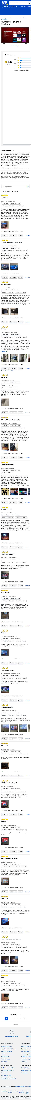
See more (4, 351)
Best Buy (3, 18)
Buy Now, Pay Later (6, 1075)
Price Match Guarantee (7, 1054)
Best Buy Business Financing (8, 1078)
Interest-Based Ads (21, 1092)
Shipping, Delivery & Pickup (8, 1049)
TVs (20, 18)
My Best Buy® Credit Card (7, 1067)
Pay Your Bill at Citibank (7, 1070)
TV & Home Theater (12, 18)
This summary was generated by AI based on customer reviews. (16, 168)
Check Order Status (6, 1046)
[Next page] (24, 1018)
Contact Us (23, 1061)
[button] (6, 6)
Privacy (16, 1091)
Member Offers (24, 1073)
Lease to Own (4, 1073)
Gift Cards (4, 1061)
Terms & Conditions (10, 1092)
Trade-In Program (5, 1059)
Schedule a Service (25, 1051)
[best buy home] (5, 3)
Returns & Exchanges (6, 1051)
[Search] (28, 187)
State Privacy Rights (27, 1092)
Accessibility (4, 1091)
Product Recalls (5, 1056)
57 (20, 1018)
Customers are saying (7, 150)
